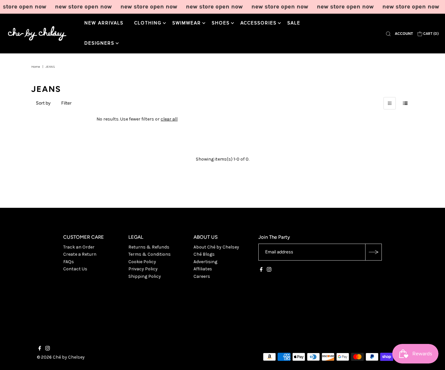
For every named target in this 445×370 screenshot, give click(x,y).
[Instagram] (269, 270)
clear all (169, 119)
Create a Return (79, 254)
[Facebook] (261, 270)
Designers (99, 43)
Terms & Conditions (149, 254)
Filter (66, 103)
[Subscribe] (373, 252)
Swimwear (186, 23)
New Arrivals (103, 23)
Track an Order (78, 247)
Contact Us (75, 269)
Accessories (258, 23)
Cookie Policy (142, 261)
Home (35, 67)
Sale (293, 23)
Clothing (148, 23)
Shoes (221, 23)
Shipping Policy (144, 276)
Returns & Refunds (148, 247)
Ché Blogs (204, 254)
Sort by (43, 103)
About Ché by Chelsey (216, 247)
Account (404, 34)
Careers (202, 276)
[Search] (388, 33)
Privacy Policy (143, 269)
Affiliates (203, 269)
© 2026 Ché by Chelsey (61, 357)
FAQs (68, 261)
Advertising (205, 261)
